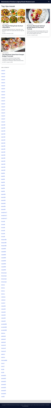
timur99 (3, 221)
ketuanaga (4, 272)
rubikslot (3, 297)
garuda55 (3, 375)
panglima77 (4, 212)
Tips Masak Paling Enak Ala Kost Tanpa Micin (12, 26)
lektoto (3, 284)
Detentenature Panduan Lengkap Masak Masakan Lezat (18, 1)
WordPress (26, 406)
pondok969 (4, 324)
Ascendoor (42, 404)
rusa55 (3, 396)
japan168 (3, 194)
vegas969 (3, 248)
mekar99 (3, 306)
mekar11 (3, 70)
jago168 (3, 173)
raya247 (3, 303)
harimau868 (4, 360)
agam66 (3, 124)
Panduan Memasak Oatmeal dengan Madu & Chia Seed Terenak (36, 27)
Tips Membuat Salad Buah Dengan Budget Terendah (13, 55)
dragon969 (3, 239)
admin (4, 33)
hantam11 (3, 345)
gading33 (3, 336)
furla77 (3, 363)
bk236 (2, 369)
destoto (3, 333)
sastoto (3, 357)
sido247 (3, 354)
